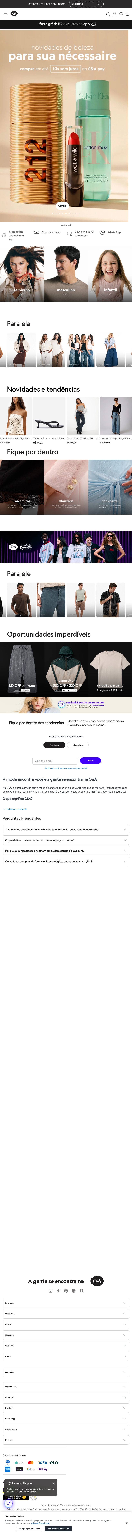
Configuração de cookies (29, 1529)
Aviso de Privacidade (40, 1523)
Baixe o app (10, 1418)
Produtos (9, 1397)
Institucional (10, 1386)
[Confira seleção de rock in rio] (66, 562)
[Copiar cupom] (99, 4)
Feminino (54, 745)
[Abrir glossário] (70, 1372)
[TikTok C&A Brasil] (58, 1291)
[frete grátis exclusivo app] (66, 27)
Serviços (9, 1408)
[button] (108, 14)
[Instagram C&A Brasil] (50, 1291)
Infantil (8, 1324)
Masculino (78, 745)
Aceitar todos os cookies (58, 1529)
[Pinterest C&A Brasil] (66, 1291)
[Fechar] (127, 1523)
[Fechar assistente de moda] (53, 1483)
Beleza (8, 1356)
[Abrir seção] (71, 1303)
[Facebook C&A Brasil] (81, 1291)
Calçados (9, 1335)
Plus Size (9, 1345)
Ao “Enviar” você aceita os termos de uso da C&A (66, 768)
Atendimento (11, 1429)
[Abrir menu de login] (115, 14)
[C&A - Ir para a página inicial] (14, 14)
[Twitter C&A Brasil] (74, 1291)
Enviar (90, 760)
